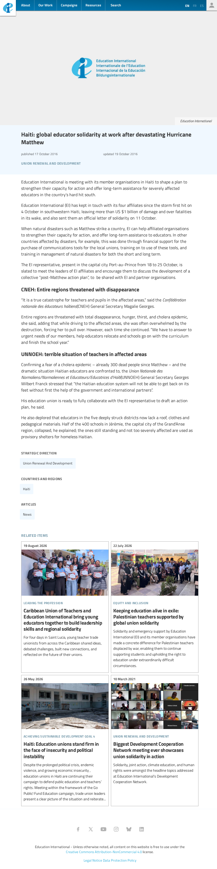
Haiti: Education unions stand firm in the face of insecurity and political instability (64, 740)
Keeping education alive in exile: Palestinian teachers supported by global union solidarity (154, 606)
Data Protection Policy (119, 860)
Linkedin (141, 829)
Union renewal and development (48, 463)
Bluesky (129, 829)
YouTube (103, 829)
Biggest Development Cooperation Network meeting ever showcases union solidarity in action (154, 731)
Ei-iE (8, 8)
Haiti (26, 488)
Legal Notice (93, 860)
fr (194, 5)
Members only (211, 5)
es (202, 5)
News (27, 514)
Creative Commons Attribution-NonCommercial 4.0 (104, 851)
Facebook (78, 829)
